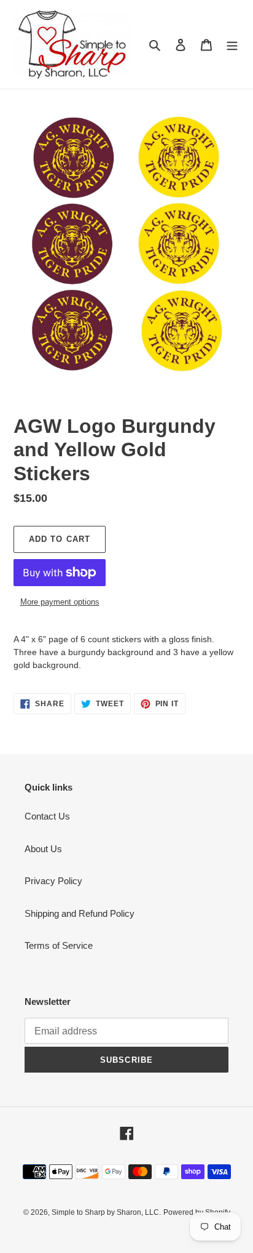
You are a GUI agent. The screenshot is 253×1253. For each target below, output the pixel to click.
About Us (43, 849)
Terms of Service (59, 945)
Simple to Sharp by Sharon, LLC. (106, 1212)
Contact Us (47, 816)
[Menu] (232, 44)
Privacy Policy (53, 881)
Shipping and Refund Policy (79, 913)
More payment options (59, 601)
